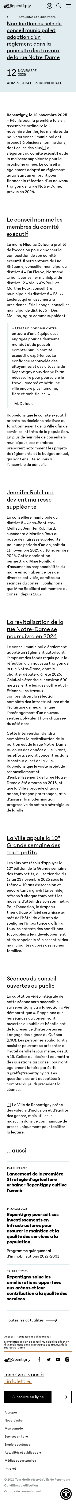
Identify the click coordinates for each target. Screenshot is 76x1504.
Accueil (8, 1336)
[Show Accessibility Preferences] (66, 1494)
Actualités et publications (33, 1336)
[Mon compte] (49, 6)
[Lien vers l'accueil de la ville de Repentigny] (17, 6)
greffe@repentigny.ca (29, 1073)
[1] (44, 148)
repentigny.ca (25, 1007)
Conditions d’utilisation (21, 1485)
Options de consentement (22, 1491)
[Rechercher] (59, 6)
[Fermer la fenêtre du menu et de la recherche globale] (68, 6)
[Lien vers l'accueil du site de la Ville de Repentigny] (17, 1359)
